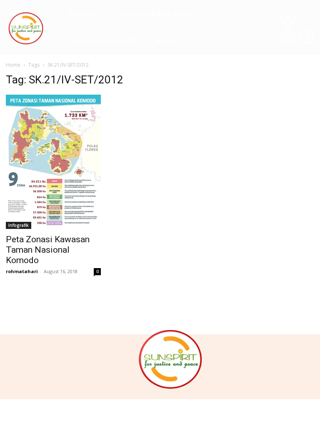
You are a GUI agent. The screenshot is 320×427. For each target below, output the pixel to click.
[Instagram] (288, 36)
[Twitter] (307, 36)
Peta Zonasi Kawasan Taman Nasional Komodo (48, 249)
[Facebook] (288, 17)
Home (13, 64)
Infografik (18, 225)
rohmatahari (22, 271)
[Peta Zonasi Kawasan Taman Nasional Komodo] (53, 162)
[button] (271, 18)
